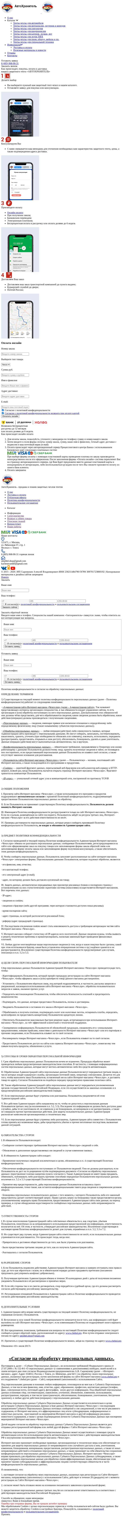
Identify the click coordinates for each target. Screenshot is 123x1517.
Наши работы (14, 526)
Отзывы (11, 53)
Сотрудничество (15, 516)
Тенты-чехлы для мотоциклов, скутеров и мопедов (39, 26)
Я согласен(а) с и (47, 604)
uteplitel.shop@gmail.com (32, 1335)
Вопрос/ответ (14, 524)
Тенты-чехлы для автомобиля (28, 23)
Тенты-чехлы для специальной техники (33, 42)
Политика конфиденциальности (23, 500)
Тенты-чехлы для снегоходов (28, 28)
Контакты (12, 55)
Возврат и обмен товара (19, 518)
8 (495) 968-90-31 (10, 63)
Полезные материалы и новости (29, 50)
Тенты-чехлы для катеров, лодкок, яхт (32, 34)
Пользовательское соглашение (22, 503)
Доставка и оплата (22, 47)
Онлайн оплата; (15, 212)
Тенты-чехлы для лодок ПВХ (28, 36)
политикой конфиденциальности (37, 604)
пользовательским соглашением (73, 604)
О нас (10, 17)
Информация (14, 44)
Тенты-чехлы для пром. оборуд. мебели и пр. (36, 39)
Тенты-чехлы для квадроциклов (29, 31)
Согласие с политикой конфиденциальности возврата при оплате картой (42, 413)
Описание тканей (16, 521)
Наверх (5, 577)
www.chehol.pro (74, 1333)
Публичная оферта (16, 497)
